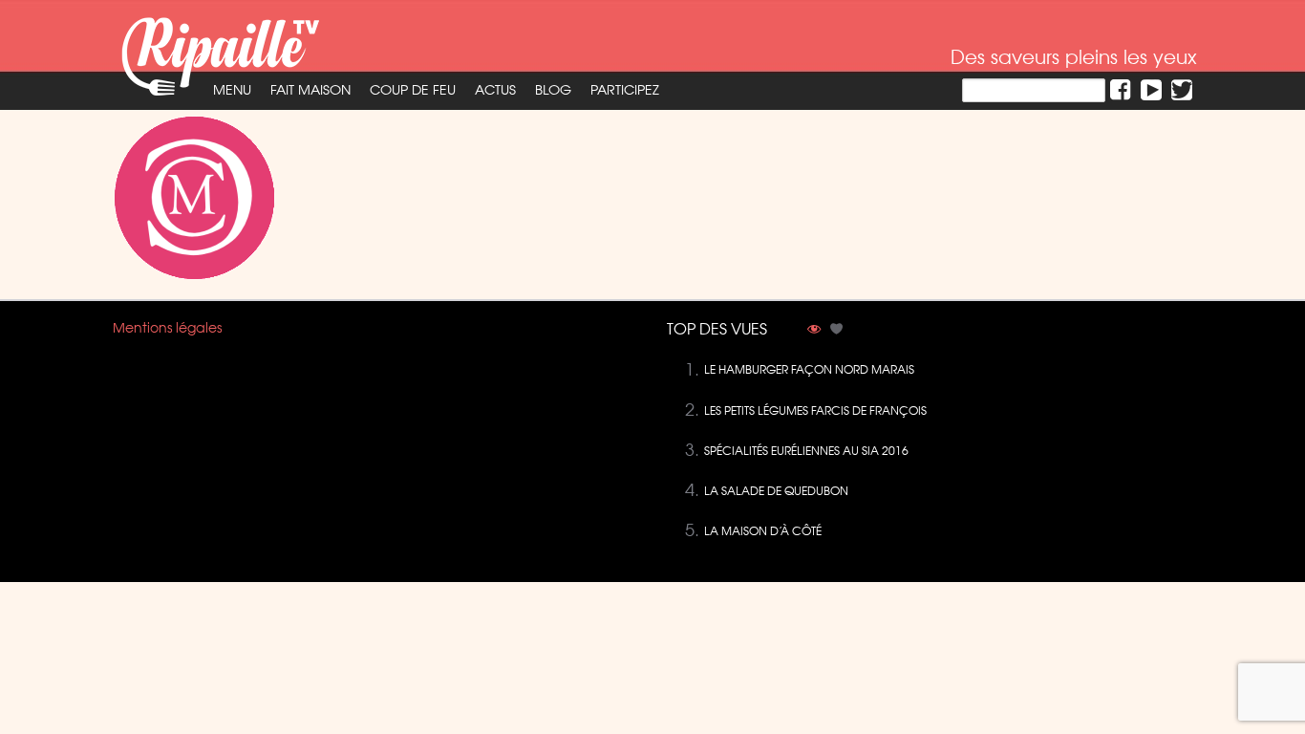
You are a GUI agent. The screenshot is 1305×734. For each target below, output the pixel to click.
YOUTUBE (1151, 90)
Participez (624, 89)
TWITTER (1181, 90)
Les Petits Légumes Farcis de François (815, 410)
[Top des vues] (814, 330)
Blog (553, 89)
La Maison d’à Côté (763, 531)
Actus (495, 89)
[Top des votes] (836, 330)
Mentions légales (167, 327)
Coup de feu (413, 89)
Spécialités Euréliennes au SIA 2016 (806, 450)
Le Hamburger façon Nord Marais (809, 369)
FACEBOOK (1120, 90)
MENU (232, 89)
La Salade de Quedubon (776, 491)
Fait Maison (310, 89)
